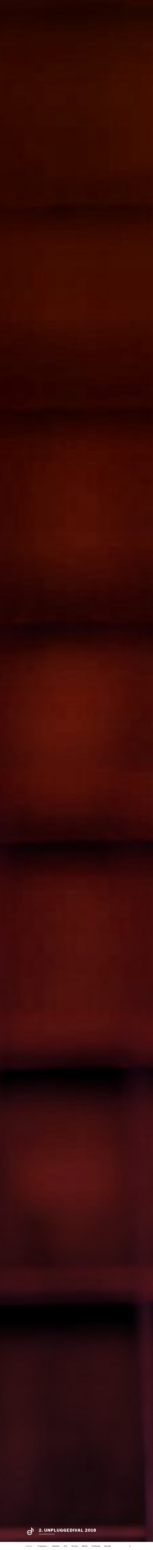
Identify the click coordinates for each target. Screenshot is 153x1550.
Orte (65, 1546)
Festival (29, 1546)
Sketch (84, 1546)
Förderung (96, 1546)
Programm (42, 1546)
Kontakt (107, 1546)
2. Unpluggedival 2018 (67, 1530)
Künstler (55, 1546)
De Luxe (75, 1546)
